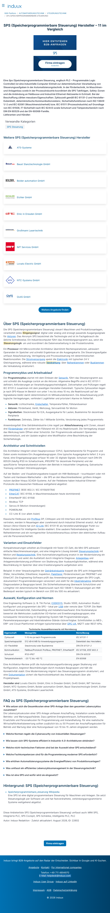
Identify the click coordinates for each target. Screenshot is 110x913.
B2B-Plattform (10, 13)
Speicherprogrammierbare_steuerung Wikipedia (33, 791)
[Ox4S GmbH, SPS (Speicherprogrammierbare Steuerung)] (11, 296)
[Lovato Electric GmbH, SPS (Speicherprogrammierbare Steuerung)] (11, 263)
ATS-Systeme (24, 147)
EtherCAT (14, 493)
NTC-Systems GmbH (28, 280)
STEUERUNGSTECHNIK (56, 13)
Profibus (35, 518)
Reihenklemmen (75, 362)
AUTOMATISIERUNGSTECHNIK (31, 13)
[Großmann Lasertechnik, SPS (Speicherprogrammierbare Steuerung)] (11, 230)
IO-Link (40, 525)
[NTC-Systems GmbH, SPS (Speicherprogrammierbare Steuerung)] (11, 280)
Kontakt (45, 867)
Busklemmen (97, 362)
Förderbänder (15, 428)
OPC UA (71, 623)
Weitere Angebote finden (55, 309)
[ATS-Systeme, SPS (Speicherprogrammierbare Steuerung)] (11, 147)
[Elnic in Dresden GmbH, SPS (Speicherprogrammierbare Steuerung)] (11, 213)
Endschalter (41, 404)
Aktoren (11, 336)
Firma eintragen (55, 843)
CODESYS (56, 603)
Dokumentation (17, 674)
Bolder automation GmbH (31, 180)
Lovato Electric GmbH (29, 263)
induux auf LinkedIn (66, 881)
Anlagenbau (82, 558)
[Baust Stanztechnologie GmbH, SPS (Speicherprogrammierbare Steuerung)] (11, 164)
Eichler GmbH (24, 197)
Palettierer (56, 574)
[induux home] (14, 5)
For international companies (66, 867)
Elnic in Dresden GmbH (29, 213)
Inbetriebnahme (82, 581)
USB (60, 606)
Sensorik (63, 377)
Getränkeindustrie (54, 570)
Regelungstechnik (26, 554)
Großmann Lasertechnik (30, 230)
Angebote (34, 867)
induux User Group (43, 881)
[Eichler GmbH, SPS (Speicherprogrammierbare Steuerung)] (11, 197)
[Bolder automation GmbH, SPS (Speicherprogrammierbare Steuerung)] (11, 180)
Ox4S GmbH (23, 296)
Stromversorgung (35, 359)
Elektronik (62, 359)
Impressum (39, 890)
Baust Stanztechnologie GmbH (33, 164)
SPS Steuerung (15, 126)
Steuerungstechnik (89, 551)
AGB (49, 890)
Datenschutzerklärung (65, 890)
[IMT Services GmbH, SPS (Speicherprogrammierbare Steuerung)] (11, 247)
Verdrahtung (53, 362)
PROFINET (14, 489)
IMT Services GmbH (27, 247)
